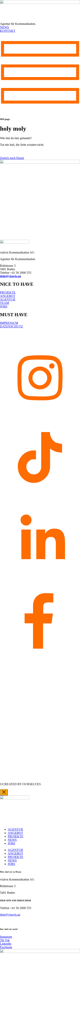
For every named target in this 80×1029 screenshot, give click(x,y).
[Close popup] (4, 792)
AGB (3, 333)
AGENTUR (15, 829)
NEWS (12, 839)
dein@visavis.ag (10, 276)
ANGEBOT (15, 832)
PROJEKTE (15, 836)
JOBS (11, 843)
